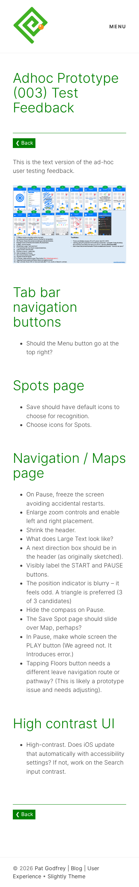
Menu (117, 26)
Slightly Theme (66, 876)
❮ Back (24, 143)
